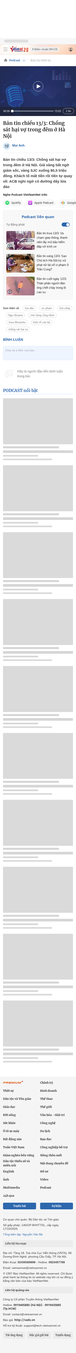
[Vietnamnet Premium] (13, 1084)
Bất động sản (12, 1139)
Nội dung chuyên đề (54, 1163)
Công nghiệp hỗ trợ (54, 1147)
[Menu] (5, 49)
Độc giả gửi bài (39, 1335)
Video (44, 1179)
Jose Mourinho (17, 322)
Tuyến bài (19, 1206)
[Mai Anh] (6, 146)
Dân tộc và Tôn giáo (17, 1099)
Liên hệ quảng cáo (17, 1290)
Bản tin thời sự (40, 60)
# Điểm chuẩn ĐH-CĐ (44, 49)
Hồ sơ (44, 1171)
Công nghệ (48, 1123)
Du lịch (45, 1131)
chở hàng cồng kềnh (42, 315)
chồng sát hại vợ (18, 329)
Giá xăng (64, 308)
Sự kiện (56, 1206)
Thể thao (46, 1099)
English (8, 1171)
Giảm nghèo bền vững (18, 1155)
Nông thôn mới (51, 1155)
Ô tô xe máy (11, 1131)
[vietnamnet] (19, 51)
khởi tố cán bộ (41, 322)
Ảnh (6, 1179)
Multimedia (11, 1187)
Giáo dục (9, 1107)
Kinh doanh (48, 1091)
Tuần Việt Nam (13, 1147)
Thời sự (8, 1091)
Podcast (14, 60)
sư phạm (46, 308)
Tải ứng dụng (14, 1335)
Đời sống (9, 1115)
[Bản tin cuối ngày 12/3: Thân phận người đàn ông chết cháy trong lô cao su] (20, 286)
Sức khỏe (9, 1123)
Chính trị (46, 1082)
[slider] (32, 111)
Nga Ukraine (15, 315)
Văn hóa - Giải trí (52, 1115)
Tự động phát (15, 224)
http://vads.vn (24, 1320)
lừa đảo (29, 308)
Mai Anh (18, 145)
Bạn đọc (45, 1139)
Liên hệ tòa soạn (15, 1243)
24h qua (8, 1195)
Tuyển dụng (63, 1335)
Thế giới (46, 1107)
